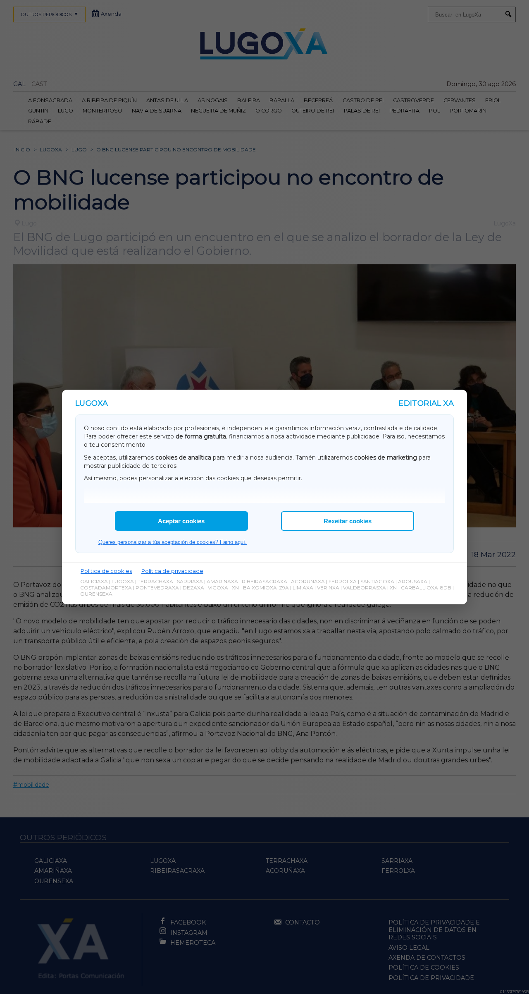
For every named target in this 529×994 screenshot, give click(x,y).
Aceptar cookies (181, 521)
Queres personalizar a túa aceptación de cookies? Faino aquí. (172, 542)
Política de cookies (106, 571)
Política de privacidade (172, 571)
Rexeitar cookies (348, 521)
